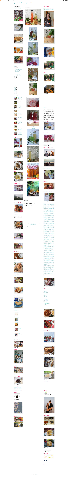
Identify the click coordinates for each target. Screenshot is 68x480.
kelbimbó (46, 239)
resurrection (46, 258)
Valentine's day (52, 271)
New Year (49, 250)
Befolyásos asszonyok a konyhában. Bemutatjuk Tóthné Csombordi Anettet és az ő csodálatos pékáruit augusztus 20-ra (18, 107)
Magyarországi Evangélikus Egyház (18, 390)
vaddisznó (48, 271)
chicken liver (48, 213)
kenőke (53, 239)
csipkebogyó (50, 217)
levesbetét (45, 243)
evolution (51, 223)
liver (47, 243)
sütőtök (53, 264)
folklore (45, 225)
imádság (49, 235)
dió (50, 219)
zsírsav (44, 275)
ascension (45, 205)
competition (47, 215)
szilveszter (49, 266)
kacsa (53, 237)
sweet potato (45, 265)
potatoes (53, 254)
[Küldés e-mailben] (24, 200)
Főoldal (33, 223)
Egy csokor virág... (19, 328)
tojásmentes (46, 269)
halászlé (52, 231)
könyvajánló (45, 241)
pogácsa (47, 254)
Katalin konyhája (16, 322)
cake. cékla (53, 211)
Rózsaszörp (33, 126)
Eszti (48, 223)
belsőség (50, 207)
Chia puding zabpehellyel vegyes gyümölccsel (20, 334)
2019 (15, 88)
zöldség (51, 274)
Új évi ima (45, 295)
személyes (53, 265)
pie (50, 253)
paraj (53, 252)
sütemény (45, 264)
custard (47, 217)
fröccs (46, 227)
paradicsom (52, 252)
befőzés (44, 207)
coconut (45, 215)
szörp (50, 267)
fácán (53, 223)
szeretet (44, 266)
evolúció (49, 223)
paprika (50, 252)
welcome (50, 273)
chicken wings (51, 213)
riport (50, 258)
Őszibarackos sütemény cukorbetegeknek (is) (17, 74)
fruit (47, 227)
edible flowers (46, 221)
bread (46, 210)
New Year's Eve (51, 250)
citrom (44, 215)
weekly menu (48, 273)
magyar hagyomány (50, 244)
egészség (49, 221)
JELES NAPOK (47, 237)
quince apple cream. (47, 256)
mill (47, 248)
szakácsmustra (48, 265)
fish (49, 224)
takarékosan (53, 267)
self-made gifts (52, 260)
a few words (48, 204)
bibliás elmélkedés (51, 208)
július (15, 76)
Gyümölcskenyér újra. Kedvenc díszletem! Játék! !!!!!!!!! (20, 114)
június (15, 77)
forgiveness (53, 225)
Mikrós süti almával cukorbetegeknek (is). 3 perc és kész (20, 129)
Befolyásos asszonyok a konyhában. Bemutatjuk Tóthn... (18, 69)
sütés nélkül (51, 264)
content (53, 215)
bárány (51, 206)
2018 (15, 89)
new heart (47, 250)
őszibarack (45, 252)
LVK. (53, 243)
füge (48, 227)
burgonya (44, 211)
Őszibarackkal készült (17, 70)
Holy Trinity (47, 233)
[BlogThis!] (25, 200)
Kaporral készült (46, 292)
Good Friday (53, 229)
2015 (15, 92)
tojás (44, 269)
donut (53, 219)
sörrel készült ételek (45, 262)
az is (46, 206)
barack (50, 206)
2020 (15, 87)
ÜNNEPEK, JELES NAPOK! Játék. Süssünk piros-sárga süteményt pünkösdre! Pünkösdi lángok (20, 133)
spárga (48, 262)
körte (47, 241)
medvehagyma (53, 246)
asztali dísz (45, 206)
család (48, 217)
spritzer (53, 262)
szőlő (49, 267)
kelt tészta (51, 239)
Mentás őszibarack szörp (33, 81)
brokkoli (49, 210)
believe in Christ (47, 207)
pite (52, 253)
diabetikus (49, 219)
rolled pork (53, 258)
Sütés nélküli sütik (46, 300)
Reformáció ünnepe (48, 257)
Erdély (44, 223)
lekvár (51, 242)
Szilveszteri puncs (33, 197)
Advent (50, 204)
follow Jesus (48, 225)
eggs (53, 221)
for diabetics (50, 225)
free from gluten (46, 226)
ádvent (52, 204)
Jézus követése (51, 237)
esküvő (47, 223)
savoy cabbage (49, 260)
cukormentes (45, 217)
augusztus (16, 67)
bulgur (53, 210)
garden (51, 227)
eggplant (52, 221)
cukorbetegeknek (52, 216)
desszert (45, 219)
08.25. (18, 312)
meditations (46, 246)
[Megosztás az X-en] (26, 200)
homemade (49, 233)
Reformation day (52, 257)
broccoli (47, 210)
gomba (50, 229)
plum (53, 253)
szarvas (51, 265)
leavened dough (45, 242)
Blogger (37, 474)
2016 (15, 91)
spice (50, 262)
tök (50, 269)
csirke (52, 217)
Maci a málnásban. (30, 96)
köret (46, 241)
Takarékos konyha (17, 317)
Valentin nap (50, 271)
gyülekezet (45, 231)
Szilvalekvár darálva (20, 117)
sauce (47, 260)
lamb (53, 241)
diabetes (47, 219)
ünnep (53, 270)
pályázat (48, 252)
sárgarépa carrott (45, 260)
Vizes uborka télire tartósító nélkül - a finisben (20, 102)
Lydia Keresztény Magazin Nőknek (18, 388)
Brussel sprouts (51, 210)
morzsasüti (49, 248)
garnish (53, 227)
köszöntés (49, 241)
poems (46, 254)
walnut (44, 273)
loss (51, 243)
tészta (51, 268)
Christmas (46, 214)
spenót (49, 262)
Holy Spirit (45, 233)
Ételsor (45, 304)
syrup (46, 265)
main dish (53, 244)
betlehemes (52, 207)
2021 (15, 86)
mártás (48, 245)
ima (47, 235)
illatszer (46, 235)
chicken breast (45, 213)
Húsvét (44, 235)
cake (51, 211)
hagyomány (49, 231)
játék (52, 236)
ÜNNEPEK (45, 271)
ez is (52, 223)
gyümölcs (47, 231)
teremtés (49, 268)
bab (47, 206)
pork (51, 254)
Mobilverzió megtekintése (33, 224)
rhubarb (48, 258)
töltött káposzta (52, 269)
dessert (53, 218)
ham (53, 231)
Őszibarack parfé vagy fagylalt (18, 75)
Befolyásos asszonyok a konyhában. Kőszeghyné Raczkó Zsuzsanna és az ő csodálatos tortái (20, 122)
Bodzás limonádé (33, 55)
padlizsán (47, 252)
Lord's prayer (49, 243)
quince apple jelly (51, 256)
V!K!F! (46, 271)
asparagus (47, 205)
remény (44, 258)
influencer (51, 235)
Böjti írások (45, 296)
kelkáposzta (48, 239)
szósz (46, 267)
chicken (53, 212)
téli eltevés (46, 268)
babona (48, 206)
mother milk (53, 248)
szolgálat (44, 267)
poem (44, 254)
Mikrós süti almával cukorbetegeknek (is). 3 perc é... (18, 71)
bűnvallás (47, 211)
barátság (53, 206)
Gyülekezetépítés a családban (17, 387)
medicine (53, 245)
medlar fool (49, 246)
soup (50, 261)
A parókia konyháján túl (22, 3)
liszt (46, 243)
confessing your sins (51, 215)
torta (49, 269)
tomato (48, 269)
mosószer (51, 248)
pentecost (45, 253)
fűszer (50, 227)
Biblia (53, 207)
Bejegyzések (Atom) (29, 226)
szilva (46, 266)
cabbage (49, 211)
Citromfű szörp (33, 128)
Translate (49, 451)
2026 (15, 66)
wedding (46, 273)
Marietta (15, 327)
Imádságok (45, 291)
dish (51, 219)
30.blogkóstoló (45, 204)
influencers (53, 235)
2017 (15, 90)
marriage (45, 245)
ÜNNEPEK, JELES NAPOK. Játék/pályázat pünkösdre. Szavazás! (20, 98)
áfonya (53, 204)
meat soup (51, 245)
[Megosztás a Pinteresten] (27, 200)
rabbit (53, 256)
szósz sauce (48, 267)
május (15, 78)
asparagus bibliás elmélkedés (51, 205)
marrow (46, 245)
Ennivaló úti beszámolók (46, 303)
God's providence (47, 229)
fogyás (44, 225)
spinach (52, 262)
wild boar (52, 273)
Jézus (49, 237)
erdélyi (45, 223)
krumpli (52, 241)
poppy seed (50, 254)
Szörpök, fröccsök (46, 299)
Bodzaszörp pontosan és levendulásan (33, 40)
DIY (52, 219)
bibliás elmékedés (46, 208)
